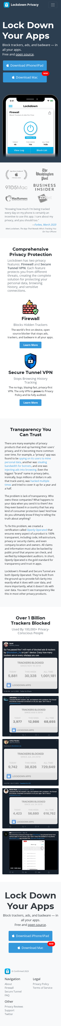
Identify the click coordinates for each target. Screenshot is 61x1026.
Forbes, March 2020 (45, 224)
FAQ (7, 995)
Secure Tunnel (13, 991)
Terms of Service (42, 987)
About (8, 984)
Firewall (9, 987)
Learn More (30, 345)
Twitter (9, 1014)
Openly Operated (37, 530)
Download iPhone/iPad (26, 65)
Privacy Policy (41, 984)
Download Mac (31, 75)
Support (9, 1010)
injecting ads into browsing (20, 469)
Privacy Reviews (14, 1006)
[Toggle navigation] (52, 5)
